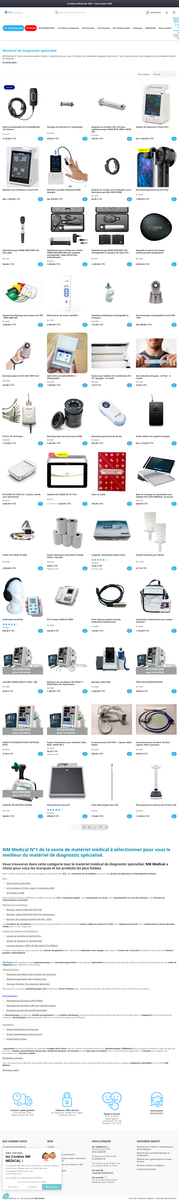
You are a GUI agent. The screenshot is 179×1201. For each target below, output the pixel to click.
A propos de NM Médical (14, 1146)
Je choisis (32, 1187)
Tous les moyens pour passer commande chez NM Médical (66, 1159)
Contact (50, 1146)
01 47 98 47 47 (98, 1158)
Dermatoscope (9, 996)
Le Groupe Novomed (146, 1169)
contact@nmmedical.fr (102, 1172)
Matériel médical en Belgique (150, 1165)
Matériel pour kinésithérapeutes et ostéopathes (153, 1154)
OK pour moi (52, 1187)
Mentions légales (146, 1198)
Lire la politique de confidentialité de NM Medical (24, 1178)
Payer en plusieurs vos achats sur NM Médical (65, 1165)
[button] (6, 1196)
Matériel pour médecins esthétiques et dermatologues (155, 1147)
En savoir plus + (10, 62)
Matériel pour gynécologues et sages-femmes (154, 1160)
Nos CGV (133, 1198)
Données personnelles (166, 1198)
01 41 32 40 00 (98, 1151)
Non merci (12, 1187)
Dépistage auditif (11, 1070)
